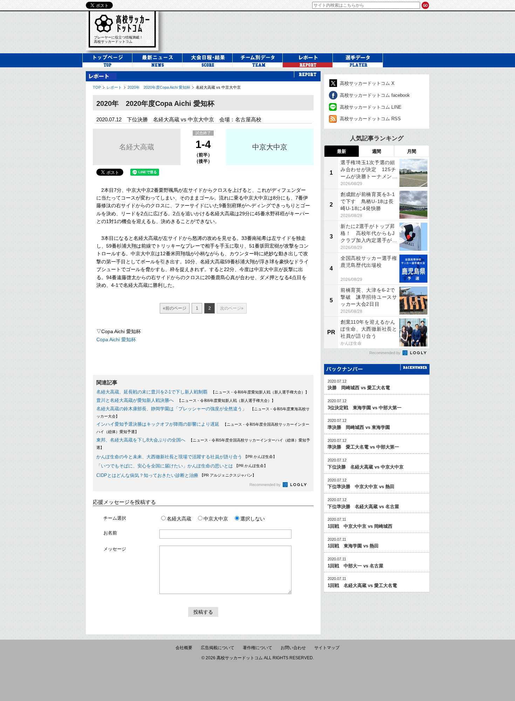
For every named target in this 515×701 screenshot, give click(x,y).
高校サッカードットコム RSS (370, 118)
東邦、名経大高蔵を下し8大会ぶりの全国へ (140, 440)
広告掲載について (217, 647)
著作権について (257, 647)
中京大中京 (269, 147)
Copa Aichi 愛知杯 (116, 339)
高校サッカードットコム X (367, 83)
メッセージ (114, 549)
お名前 (110, 532)
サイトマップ (326, 647)
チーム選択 (114, 518)
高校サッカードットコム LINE (370, 107)
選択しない (252, 518)
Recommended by (265, 485)
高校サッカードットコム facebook (375, 95)
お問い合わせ (293, 647)
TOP (97, 87)
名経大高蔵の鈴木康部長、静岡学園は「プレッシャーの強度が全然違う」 (171, 408)
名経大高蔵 (136, 147)
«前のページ (174, 308)
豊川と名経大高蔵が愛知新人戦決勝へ (135, 400)
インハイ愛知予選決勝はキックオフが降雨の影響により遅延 (157, 424)
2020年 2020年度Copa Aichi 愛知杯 (159, 87)
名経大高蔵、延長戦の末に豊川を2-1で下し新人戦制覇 (151, 392)
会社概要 (184, 647)
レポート (114, 87)
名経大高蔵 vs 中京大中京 (218, 87)
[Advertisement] (300, 31)
